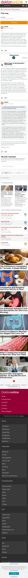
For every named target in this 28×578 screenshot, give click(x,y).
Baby (4, 464)
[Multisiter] (2, 51)
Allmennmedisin (9, 18)
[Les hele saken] (7, 188)
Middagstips (6, 527)
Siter (6, 50)
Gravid (4, 455)
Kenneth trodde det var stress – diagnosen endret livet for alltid (20, 194)
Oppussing (5, 432)
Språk (1, 385)
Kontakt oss (24, 385)
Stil (3, 543)
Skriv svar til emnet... (8, 166)
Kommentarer (6, 486)
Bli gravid (5, 452)
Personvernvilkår (16, 385)
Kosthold (4, 402)
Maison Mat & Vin (8, 530)
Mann (4, 549)
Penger (4, 504)
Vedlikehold (6, 438)
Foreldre (5, 446)
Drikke (4, 524)
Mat (3, 501)
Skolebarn (5, 473)
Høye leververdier (5, 221)
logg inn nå (13, 159)
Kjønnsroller (6, 489)
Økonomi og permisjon (9, 476)
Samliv (4, 495)
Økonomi (5, 441)
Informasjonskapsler (13, 386)
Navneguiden (6, 458)
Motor (4, 557)
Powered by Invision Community (14, 388)
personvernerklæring (14, 570)
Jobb (3, 492)
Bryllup (4, 552)
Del (7, 172)
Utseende (7, 385)
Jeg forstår (14, 573)
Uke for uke (6, 461)
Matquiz (4, 533)
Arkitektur (5, 426)
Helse (3, 396)
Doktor (10, 392)
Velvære (4, 408)
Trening (4, 405)
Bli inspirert (5, 429)
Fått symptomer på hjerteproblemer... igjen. (11, 227)
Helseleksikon (6, 399)
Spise (4, 521)
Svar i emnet (14, 22)
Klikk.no (21, 416)
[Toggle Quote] (2, 107)
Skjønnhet (5, 546)
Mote (4, 538)
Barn (3, 470)
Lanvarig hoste (4, 242)
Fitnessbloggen (6, 411)
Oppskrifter (6, 518)
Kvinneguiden (7, 481)
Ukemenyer (6, 515)
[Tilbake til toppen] (14, 381)
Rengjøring (5, 435)
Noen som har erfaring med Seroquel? (10, 213)
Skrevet (8, 28)
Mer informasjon (14, 576)
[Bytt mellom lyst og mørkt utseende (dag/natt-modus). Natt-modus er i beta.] (19, 386)
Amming (5, 467)
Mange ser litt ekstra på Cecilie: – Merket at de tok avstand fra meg (7, 194)
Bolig (4, 421)
